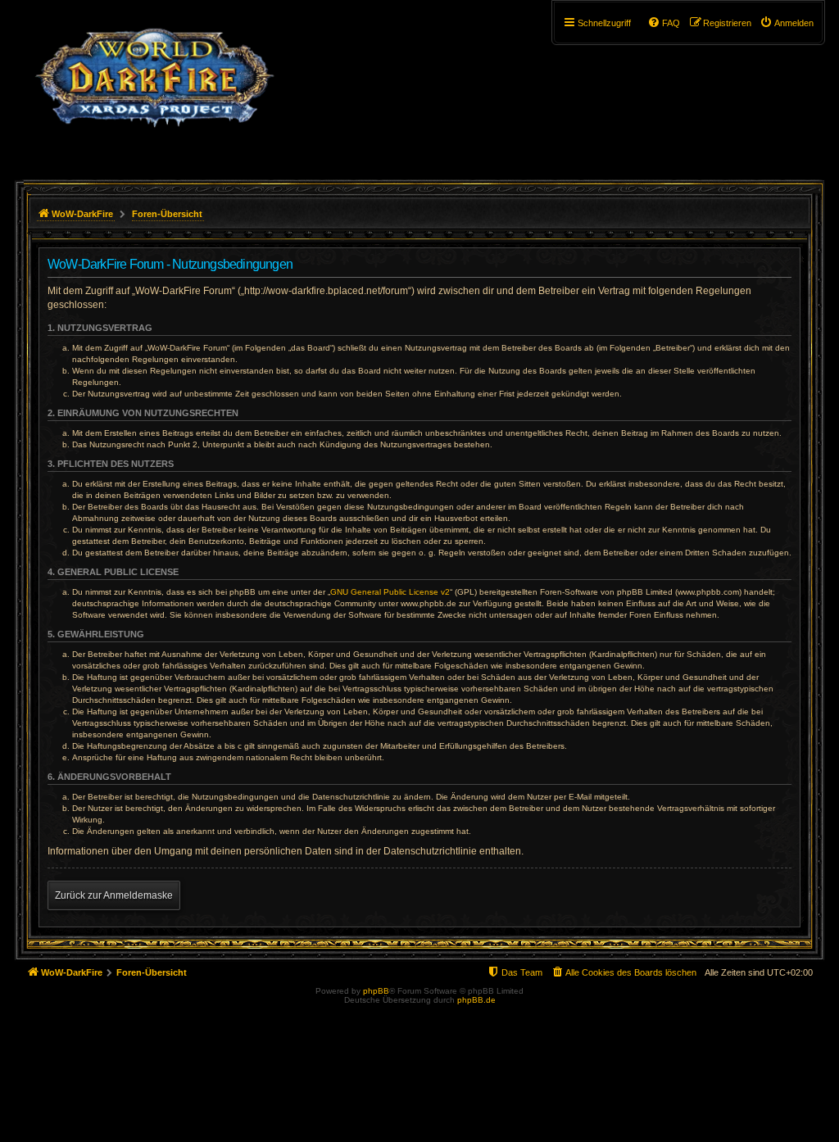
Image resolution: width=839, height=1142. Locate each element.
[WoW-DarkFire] (154, 86)
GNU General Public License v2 (390, 591)
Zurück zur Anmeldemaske (114, 895)
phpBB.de (476, 999)
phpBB (376, 990)
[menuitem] (787, 23)
